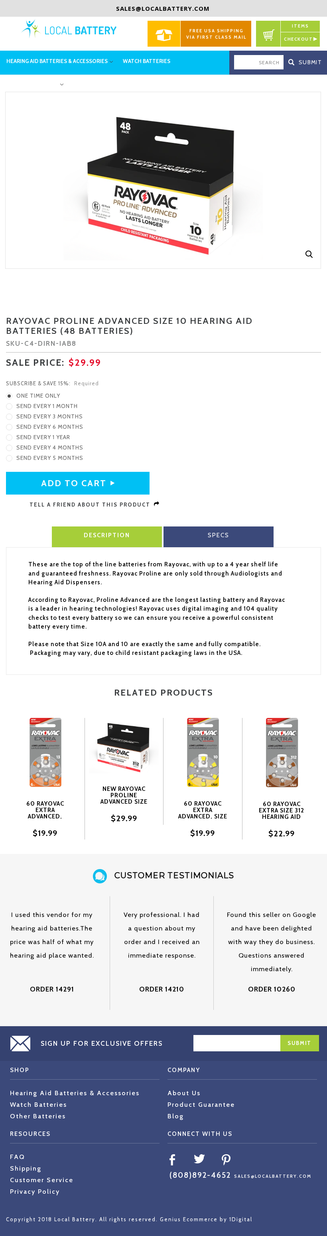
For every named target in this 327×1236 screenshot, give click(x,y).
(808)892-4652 (200, 1175)
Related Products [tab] (163, 692)
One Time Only (38, 395)
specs (218, 535)
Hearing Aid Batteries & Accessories (75, 1093)
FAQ (17, 1157)
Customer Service (41, 1180)
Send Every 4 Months (49, 447)
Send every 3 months (49, 416)
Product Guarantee (201, 1104)
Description (107, 535)
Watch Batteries (38, 1104)
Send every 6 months (49, 426)
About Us (184, 1093)
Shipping (25, 1168)
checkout (298, 39)
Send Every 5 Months (49, 457)
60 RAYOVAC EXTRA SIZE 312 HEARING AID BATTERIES (281, 813)
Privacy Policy (35, 1191)
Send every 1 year (43, 437)
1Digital (240, 1219)
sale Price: (35, 362)
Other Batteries (38, 1116)
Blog (175, 1116)
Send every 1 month (47, 406)
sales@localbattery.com (163, 8)
